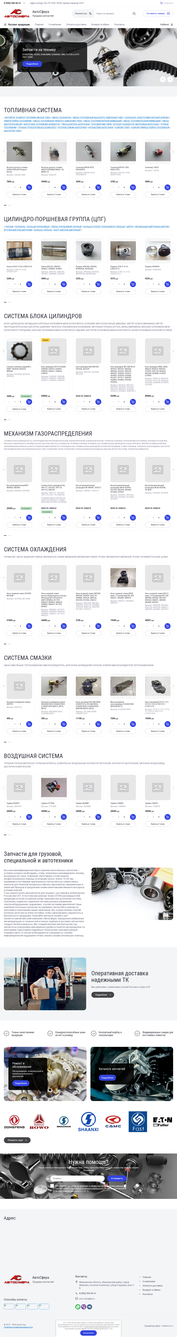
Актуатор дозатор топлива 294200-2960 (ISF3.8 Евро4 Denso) (17, 169)
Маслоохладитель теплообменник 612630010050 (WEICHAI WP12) (122, 704)
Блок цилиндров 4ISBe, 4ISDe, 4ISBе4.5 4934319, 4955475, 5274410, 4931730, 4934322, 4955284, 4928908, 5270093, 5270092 (156, 371)
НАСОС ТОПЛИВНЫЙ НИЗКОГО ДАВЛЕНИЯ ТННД (57, 121)
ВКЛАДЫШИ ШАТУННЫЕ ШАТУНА (152, 226)
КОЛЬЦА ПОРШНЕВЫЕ (38, 226)
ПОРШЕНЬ (20, 226)
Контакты (148, 1294)
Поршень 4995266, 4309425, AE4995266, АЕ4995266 (86, 268)
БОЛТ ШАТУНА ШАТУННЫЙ (67, 230)
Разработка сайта (152, 1326)
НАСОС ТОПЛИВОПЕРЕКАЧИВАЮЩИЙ (103, 121)
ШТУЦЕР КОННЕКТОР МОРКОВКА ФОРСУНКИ (136, 124)
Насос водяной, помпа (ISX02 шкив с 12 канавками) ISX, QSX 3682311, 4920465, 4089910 (122, 595)
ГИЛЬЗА (9, 226)
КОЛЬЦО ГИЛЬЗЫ (43, 230)
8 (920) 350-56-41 (12, 3)
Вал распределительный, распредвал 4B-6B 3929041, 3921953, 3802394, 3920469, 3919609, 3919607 (120, 488)
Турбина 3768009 (116, 803)
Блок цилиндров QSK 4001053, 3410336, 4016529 (87, 368)
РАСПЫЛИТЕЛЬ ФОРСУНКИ (76, 124)
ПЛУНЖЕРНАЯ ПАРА (101, 124)
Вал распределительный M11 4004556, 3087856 (18, 486)
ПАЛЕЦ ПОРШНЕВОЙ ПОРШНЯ (66, 226)
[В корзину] (29, 187)
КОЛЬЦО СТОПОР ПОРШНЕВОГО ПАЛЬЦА (104, 226)
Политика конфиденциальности (18, 1327)
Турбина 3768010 (151, 803)
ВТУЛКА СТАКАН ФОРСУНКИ (72, 127)
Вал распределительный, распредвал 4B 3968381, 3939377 (88, 486)
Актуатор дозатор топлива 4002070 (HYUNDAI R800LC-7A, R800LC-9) (52, 169)
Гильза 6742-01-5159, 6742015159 (19, 267)
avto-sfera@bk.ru (87, 1299)
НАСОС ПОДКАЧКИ (61, 117)
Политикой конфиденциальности (87, 1188)
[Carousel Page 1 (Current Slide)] (5, 205)
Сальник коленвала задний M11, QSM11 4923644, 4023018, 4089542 (19, 369)
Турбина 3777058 (47, 803)
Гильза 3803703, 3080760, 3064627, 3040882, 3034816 (51, 268)
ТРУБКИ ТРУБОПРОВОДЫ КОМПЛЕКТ (37, 127)
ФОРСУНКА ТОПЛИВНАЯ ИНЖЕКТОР (42, 124)
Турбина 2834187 (13, 803)
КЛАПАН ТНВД (122, 127)
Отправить (117, 1178)
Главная (147, 1277)
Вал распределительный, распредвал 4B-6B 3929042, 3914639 (155, 487)
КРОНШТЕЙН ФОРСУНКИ (100, 127)
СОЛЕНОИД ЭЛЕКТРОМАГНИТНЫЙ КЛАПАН (147, 117)
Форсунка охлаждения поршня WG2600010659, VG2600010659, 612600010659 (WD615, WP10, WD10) (53, 705)
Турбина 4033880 (82, 803)
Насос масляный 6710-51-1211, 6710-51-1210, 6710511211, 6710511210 (157, 704)
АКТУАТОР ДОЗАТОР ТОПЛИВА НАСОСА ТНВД (27, 117)
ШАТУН (129, 226)
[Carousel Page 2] (9, 205)
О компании (149, 1281)
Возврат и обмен (151, 1290)
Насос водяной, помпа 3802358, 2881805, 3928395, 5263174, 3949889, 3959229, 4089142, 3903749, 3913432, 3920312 (88, 596)
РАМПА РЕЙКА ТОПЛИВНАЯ (18, 121)
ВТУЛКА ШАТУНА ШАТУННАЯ (18, 230)
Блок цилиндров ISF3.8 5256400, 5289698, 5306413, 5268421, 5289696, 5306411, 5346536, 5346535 (53, 370)
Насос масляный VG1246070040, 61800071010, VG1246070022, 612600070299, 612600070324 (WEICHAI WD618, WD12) (88, 705)
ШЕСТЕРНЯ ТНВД (12, 131)
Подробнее (19, 64)
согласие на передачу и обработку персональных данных (95, 1186)
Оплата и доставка (152, 1285)
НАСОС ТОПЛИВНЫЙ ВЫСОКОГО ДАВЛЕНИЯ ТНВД (98, 117)
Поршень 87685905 (152, 267)
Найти (134, 14)
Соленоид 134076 (152, 167)
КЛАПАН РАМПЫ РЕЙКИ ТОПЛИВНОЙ (150, 127)
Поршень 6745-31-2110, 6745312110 (119, 268)
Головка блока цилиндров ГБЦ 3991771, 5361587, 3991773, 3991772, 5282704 (53, 487)
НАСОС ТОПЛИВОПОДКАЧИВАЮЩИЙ (142, 121)
